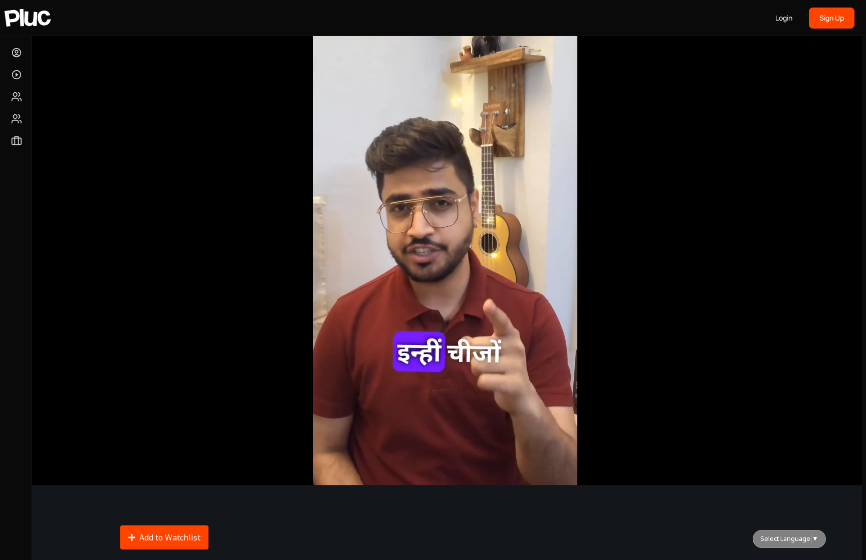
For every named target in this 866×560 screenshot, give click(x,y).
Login (783, 18)
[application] (445, 250)
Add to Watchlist (169, 537)
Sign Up (831, 18)
